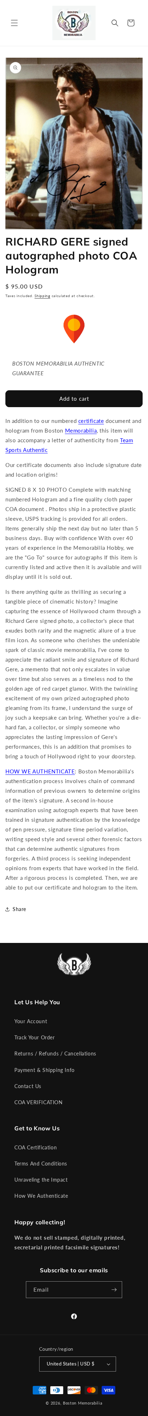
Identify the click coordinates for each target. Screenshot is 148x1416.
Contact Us (27, 1086)
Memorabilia (81, 430)
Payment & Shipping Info (44, 1070)
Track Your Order (34, 1037)
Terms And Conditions (40, 1163)
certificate (91, 421)
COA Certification (35, 1147)
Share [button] (19, 909)
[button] (14, 23)
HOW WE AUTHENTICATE (40, 771)
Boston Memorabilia (82, 1403)
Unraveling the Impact (41, 1180)
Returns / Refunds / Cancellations (55, 1053)
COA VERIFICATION (38, 1102)
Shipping (42, 296)
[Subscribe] (114, 1289)
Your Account (30, 1021)
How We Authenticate (41, 1196)
